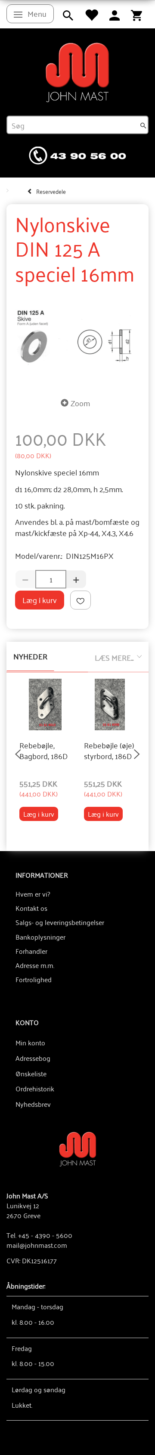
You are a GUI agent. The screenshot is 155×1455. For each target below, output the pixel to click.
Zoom (80, 403)
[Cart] (136, 14)
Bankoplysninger (40, 937)
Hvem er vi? (33, 894)
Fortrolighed (34, 979)
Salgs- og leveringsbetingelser (60, 922)
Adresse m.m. (35, 965)
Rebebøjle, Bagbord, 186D (43, 751)
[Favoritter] (91, 14)
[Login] (114, 14)
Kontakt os (31, 908)
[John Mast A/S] (77, 1148)
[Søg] (143, 125)
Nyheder (30, 656)
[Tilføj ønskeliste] (80, 600)
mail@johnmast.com (36, 1245)
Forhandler (31, 951)
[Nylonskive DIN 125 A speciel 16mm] (77, 338)
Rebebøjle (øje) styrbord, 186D (109, 751)
